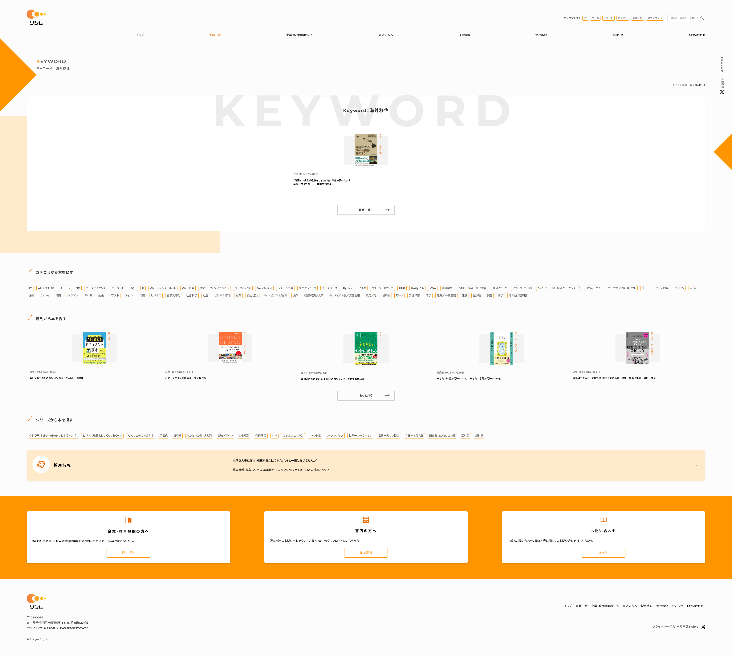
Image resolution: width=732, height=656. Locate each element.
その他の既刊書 (518, 295)
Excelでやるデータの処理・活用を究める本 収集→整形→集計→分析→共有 (614, 378)
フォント (129, 295)
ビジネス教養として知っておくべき (102, 435)
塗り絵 (477, 295)
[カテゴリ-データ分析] (637, 363)
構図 (58, 295)
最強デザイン (225, 435)
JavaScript (264, 288)
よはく (693, 288)
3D (78, 288)
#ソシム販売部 (722, 72)
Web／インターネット (163, 288)
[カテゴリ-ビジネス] (501, 364)
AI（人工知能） (46, 288)
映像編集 (243, 435)
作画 (142, 295)
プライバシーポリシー (666, 626)
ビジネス (623, 18)
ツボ (274, 435)
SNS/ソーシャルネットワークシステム (559, 288)
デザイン (608, 18)
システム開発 (285, 288)
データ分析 (118, 288)
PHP (402, 288)
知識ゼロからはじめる (442, 435)
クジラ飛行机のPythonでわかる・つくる (53, 435)
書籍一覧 (215, 35)
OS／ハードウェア (382, 288)
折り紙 (386, 295)
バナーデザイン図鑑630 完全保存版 (185, 378)
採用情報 (464, 35)
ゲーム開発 (662, 288)
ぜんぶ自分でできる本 (141, 435)
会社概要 (541, 35)
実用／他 (637, 18)
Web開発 (188, 288)
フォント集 (315, 435)
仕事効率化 (174, 295)
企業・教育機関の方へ (300, 35)
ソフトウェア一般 (522, 288)
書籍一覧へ (366, 210)
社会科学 (191, 295)
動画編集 (447, 288)
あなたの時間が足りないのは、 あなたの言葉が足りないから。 (469, 378)
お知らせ (617, 35)
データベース (329, 288)
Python (348, 288)
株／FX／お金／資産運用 (344, 295)
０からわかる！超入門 (199, 435)
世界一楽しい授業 (388, 435)
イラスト (114, 295)
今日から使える (414, 435)
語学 (500, 295)
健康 (464, 295)
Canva (45, 295)
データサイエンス (96, 288)
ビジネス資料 (222, 295)
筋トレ (399, 295)
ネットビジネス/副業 (275, 295)
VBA (433, 288)
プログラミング (307, 288)
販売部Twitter (690, 626)
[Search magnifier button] (702, 18)
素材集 (88, 295)
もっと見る (366, 395)
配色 (101, 295)
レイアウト (73, 295)
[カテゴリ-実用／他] (366, 165)
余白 (32, 295)
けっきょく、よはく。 (293, 435)
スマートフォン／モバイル (214, 288)
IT (585, 18)
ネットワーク (499, 288)
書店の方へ (386, 35)
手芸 (489, 295)
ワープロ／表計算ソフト (622, 288)
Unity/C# (417, 288)
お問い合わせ (696, 35)
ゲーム (595, 18)
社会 (206, 295)
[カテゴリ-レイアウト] (230, 363)
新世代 (163, 435)
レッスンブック (335, 435)
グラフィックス (243, 288)
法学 (296, 295)
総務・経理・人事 (313, 295)
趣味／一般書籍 (446, 295)
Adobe (65, 288)
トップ (140, 35)
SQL (133, 288)
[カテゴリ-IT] (94, 363)
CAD (363, 288)
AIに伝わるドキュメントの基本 (57, 378)
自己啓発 (252, 295)
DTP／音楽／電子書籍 (472, 288)
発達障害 (414, 295)
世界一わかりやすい (360, 435)
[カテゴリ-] (366, 364)
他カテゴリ (653, 18)
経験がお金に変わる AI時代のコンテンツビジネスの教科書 (332, 379)
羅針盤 (479, 435)
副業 (238, 295)
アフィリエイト (595, 288)
